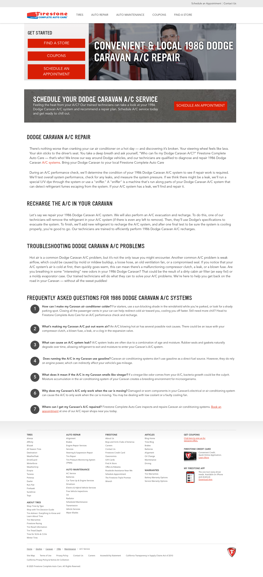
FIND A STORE (183, 15)
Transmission (72, 506)
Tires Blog (149, 442)
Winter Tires (32, 538)
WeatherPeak (32, 456)
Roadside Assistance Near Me (118, 471)
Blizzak (30, 446)
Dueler (30, 482)
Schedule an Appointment (206, 3)
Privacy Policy (62, 556)
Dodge (39, 549)
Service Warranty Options (156, 481)
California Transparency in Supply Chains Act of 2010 (149, 556)
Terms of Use (45, 556)
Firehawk (31, 489)
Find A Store (56, 43)
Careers (108, 446)
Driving (148, 464)
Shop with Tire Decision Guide (40, 510)
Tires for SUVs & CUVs (37, 534)
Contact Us (230, 3)
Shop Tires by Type (35, 506)
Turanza (30, 474)
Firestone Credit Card (115, 453)
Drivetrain (70, 484)
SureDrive (31, 492)
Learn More (204, 458)
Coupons (56, 56)
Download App (205, 480)
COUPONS (159, 15)
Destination (32, 453)
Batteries (70, 477)
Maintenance (150, 460)
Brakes (69, 442)
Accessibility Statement (110, 556)
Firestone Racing (34, 524)
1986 (59, 549)
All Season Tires (34, 449)
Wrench (108, 482)
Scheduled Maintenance (76, 502)
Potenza (30, 478)
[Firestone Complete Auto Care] (47, 15)
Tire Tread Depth (34, 531)
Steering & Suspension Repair (79, 453)
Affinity (30, 442)
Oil (67, 495)
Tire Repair (71, 456)
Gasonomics (110, 456)
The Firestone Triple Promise (118, 478)
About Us (109, 439)
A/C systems (51, 162)
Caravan (49, 549)
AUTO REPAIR (99, 15)
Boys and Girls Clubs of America (119, 442)
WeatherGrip (32, 467)
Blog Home (150, 439)
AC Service (71, 474)
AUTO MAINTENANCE (130, 15)
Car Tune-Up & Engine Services (80, 481)
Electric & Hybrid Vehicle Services (81, 488)
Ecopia (30, 471)
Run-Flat (30, 485)
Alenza (30, 439)
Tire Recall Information (37, 527)
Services (69, 449)
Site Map (31, 556)
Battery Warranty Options (156, 478)
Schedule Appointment (115, 474)
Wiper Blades (72, 513)
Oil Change (150, 456)
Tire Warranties (33, 520)
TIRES (79, 15)
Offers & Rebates (113, 467)
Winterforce (32, 464)
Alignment (71, 439)
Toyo (29, 496)
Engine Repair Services (76, 446)
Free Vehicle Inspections (77, 492)
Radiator (70, 499)
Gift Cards (110, 460)
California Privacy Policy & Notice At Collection (48, 560)
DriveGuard (32, 460)
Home (29, 549)
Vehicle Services (73, 509)
